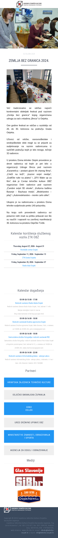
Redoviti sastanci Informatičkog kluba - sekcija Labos (29, 356)
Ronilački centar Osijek (29, 250)
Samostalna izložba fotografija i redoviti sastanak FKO (29, 337)
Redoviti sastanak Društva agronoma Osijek (29, 322)
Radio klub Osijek (29, 266)
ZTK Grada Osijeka (29, 258)
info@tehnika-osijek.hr (45, 533)
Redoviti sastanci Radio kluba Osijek (29, 303)
